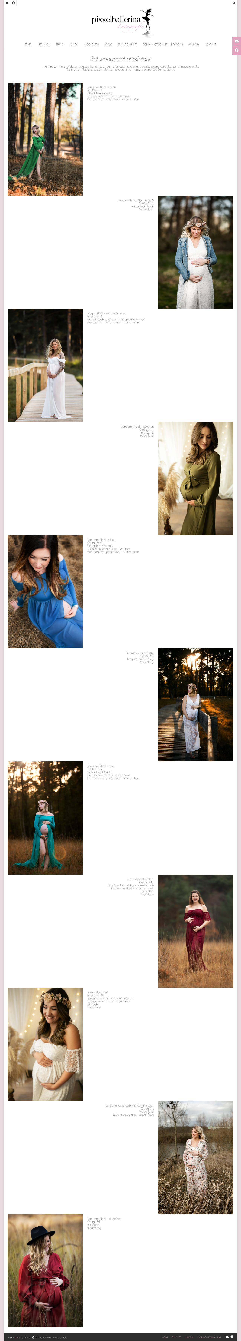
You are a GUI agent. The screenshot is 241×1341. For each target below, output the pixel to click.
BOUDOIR (194, 44)
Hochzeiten (91, 44)
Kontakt (210, 44)
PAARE (108, 44)
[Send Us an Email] (7, 3)
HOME (165, 1337)
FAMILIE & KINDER (127, 44)
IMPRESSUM (189, 1337)
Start (28, 44)
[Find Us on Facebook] (13, 3)
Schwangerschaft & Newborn (163, 44)
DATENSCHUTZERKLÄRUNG (209, 1337)
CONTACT (176, 1337)
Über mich (43, 44)
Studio (60, 44)
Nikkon (18, 1337)
